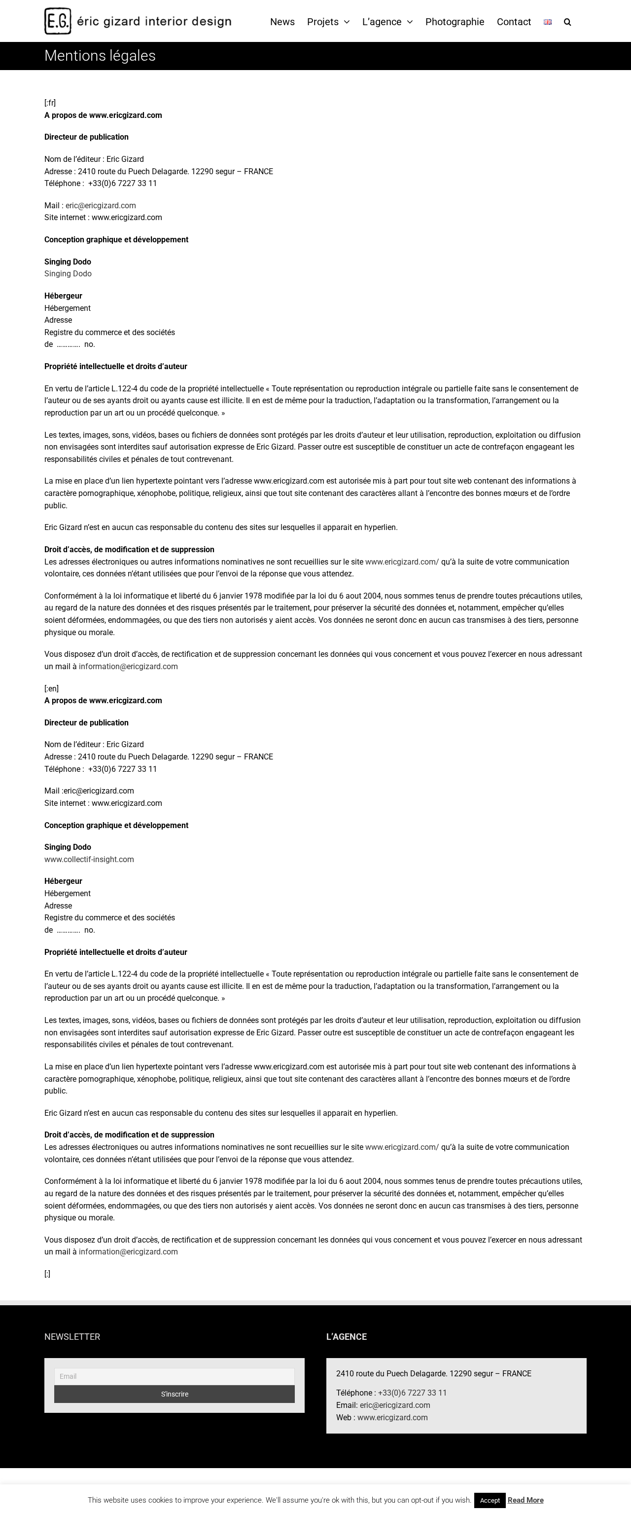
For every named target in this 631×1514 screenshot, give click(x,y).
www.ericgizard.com (392, 1417)
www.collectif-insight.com (89, 859)
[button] (567, 21)
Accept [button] (490, 1500)
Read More (526, 1500)
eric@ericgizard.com (101, 205)
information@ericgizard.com (128, 666)
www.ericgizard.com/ (402, 562)
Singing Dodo (68, 273)
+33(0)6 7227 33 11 (412, 1393)
